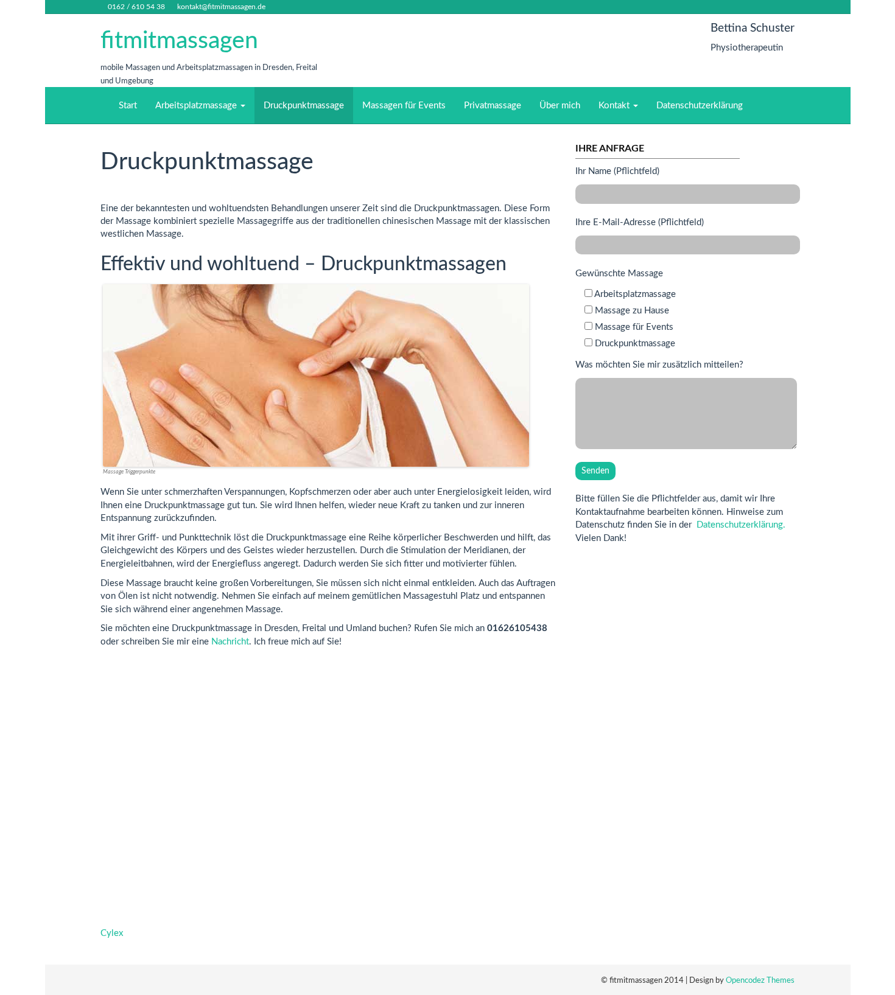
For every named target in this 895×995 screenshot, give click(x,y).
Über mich (559, 105)
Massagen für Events (404, 105)
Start (128, 105)
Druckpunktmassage (304, 105)
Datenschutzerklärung (699, 105)
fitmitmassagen (179, 41)
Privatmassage (492, 105)
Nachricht (230, 641)
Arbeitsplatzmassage (197, 105)
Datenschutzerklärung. (741, 524)
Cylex (111, 933)
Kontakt (615, 105)
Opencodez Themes (760, 981)
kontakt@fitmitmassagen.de (221, 6)
